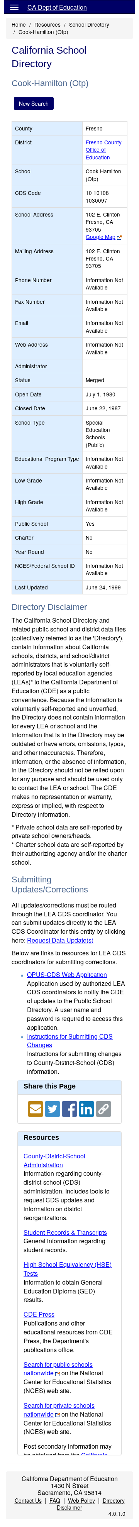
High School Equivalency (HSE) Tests (68, 1269)
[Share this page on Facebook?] (70, 1108)
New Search (34, 103)
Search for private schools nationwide (59, 1410)
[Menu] (14, 7)
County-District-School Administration (54, 1160)
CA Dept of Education (57, 7)
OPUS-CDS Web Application (67, 974)
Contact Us (28, 1500)
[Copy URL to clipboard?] (103, 1108)
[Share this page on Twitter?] (53, 1108)
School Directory (89, 24)
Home (19, 24)
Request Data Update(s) (60, 940)
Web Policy (81, 1500)
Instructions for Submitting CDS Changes (70, 1041)
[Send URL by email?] (36, 1108)
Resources (47, 24)
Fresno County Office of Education (104, 149)
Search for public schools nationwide (58, 1369)
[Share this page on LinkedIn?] (87, 1108)
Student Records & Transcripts (65, 1232)
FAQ (54, 1500)
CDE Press (39, 1314)
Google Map (100, 236)
